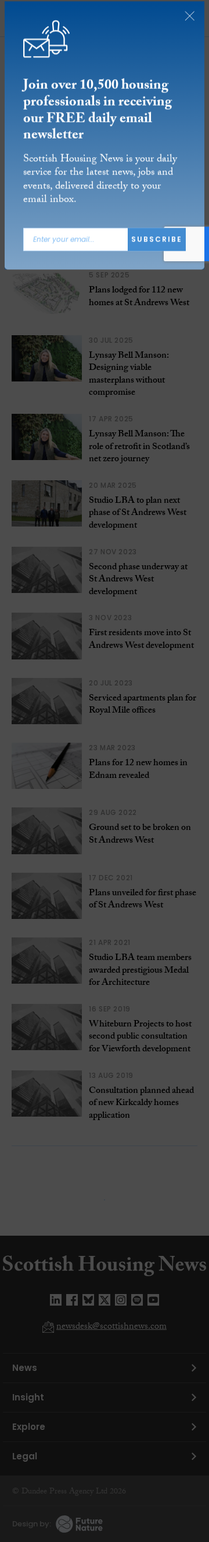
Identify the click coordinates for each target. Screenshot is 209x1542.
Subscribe (156, 242)
